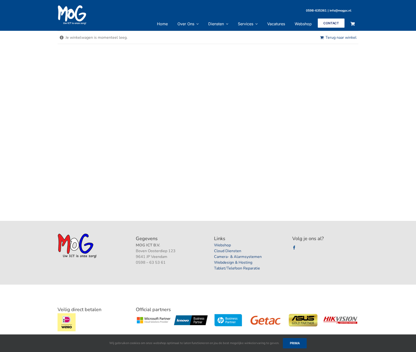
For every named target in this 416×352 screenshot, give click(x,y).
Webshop (222, 245)
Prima (295, 343)
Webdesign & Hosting (233, 262)
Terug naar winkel (341, 37)
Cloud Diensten (227, 251)
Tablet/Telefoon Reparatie (237, 268)
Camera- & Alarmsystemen (238, 256)
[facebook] (294, 248)
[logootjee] (78, 234)
